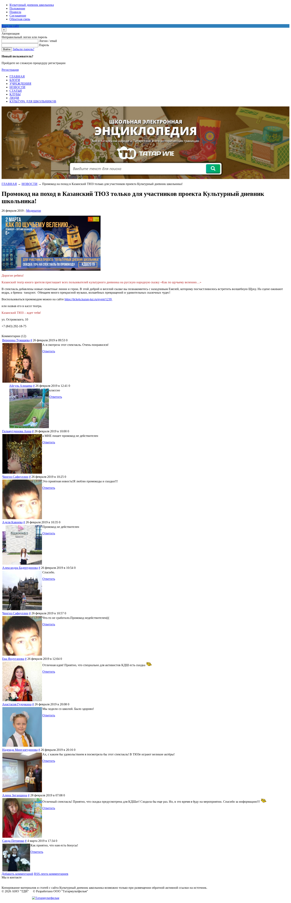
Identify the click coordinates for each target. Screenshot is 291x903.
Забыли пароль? (23, 49)
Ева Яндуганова (13, 658)
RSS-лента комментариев (51, 873)
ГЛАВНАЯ (9, 184)
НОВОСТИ (29, 184)
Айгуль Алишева (20, 385)
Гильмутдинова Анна (16, 431)
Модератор (33, 210)
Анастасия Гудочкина (16, 704)
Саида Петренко (13, 840)
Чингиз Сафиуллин (15, 476)
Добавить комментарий (17, 873)
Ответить (48, 351)
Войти (6, 49)
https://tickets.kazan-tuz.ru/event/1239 (88, 299)
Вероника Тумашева (16, 340)
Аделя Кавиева (12, 522)
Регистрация (10, 69)
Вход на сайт (10, 26)
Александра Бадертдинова (20, 567)
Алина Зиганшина (14, 795)
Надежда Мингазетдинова (20, 749)
